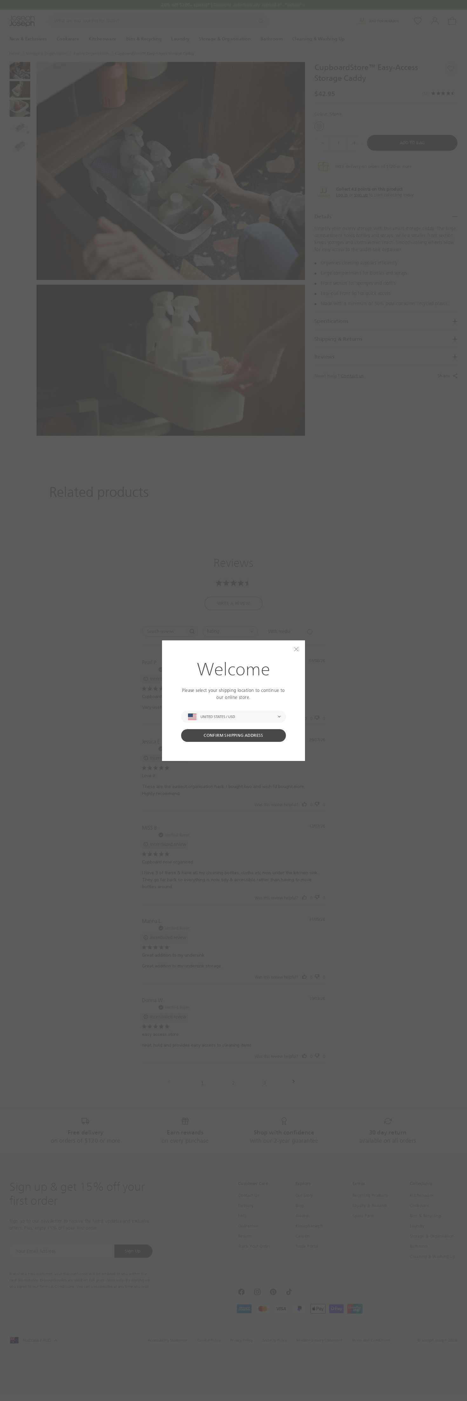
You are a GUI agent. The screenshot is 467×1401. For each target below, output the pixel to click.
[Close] (296, 649)
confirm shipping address (233, 735)
